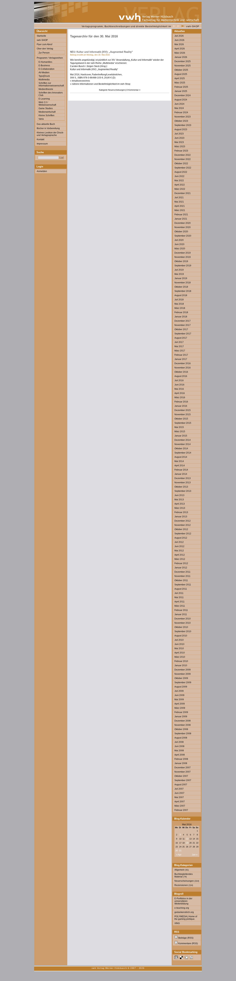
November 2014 (182, 444)
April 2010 (179, 652)
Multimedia (44, 79)
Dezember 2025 (182, 61)
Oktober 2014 (181, 448)
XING (177, 923)
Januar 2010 (180, 665)
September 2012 (182, 533)
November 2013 (182, 482)
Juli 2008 (179, 742)
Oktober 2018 (181, 287)
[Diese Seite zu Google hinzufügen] (186, 958)
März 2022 (179, 189)
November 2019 (182, 257)
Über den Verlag (45, 48)
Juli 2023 (179, 133)
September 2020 (182, 236)
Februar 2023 (181, 150)
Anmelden (42, 171)
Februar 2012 (181, 563)
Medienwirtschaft (47, 112)
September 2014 (182, 452)
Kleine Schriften (46, 115)
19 (187, 843)
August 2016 (180, 376)
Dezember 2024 (182, 95)
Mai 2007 (179, 797)
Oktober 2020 (181, 231)
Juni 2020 (179, 244)
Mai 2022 (179, 180)
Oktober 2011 (181, 580)
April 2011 (179, 601)
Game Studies (46, 108)
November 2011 (182, 576)
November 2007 (182, 772)
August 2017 (180, 338)
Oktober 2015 (181, 418)
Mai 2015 (179, 427)
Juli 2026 (179, 36)
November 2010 (182, 623)
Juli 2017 (179, 342)
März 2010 (179, 657)
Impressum (42, 143)
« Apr (178, 854)
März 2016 (179, 397)
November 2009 (182, 674)
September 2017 (182, 333)
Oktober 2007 (181, 776)
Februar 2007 (181, 810)
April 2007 (179, 801)
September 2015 (182, 423)
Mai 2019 (179, 274)
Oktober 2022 (181, 163)
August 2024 (180, 99)
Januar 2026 (180, 57)
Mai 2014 (179, 461)
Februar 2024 (181, 112)
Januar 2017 (180, 359)
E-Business (44, 65)
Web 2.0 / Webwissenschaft (47, 103)
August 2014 (180, 457)
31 (180, 850)
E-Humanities (45, 62)
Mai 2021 (179, 201)
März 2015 (179, 431)
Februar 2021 (181, 214)
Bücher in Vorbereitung (48, 128)
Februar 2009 (181, 712)
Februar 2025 (181, 87)
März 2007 (179, 806)
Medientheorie (46, 89)
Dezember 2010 (182, 618)
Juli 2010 (179, 640)
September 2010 (182, 631)
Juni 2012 (179, 546)
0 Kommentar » (133, 90)
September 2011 (182, 584)
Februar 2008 (181, 759)
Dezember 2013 (182, 478)
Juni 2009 (179, 695)
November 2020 (182, 227)
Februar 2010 (181, 661)
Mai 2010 (179, 648)
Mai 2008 (179, 750)
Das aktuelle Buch (46, 124)
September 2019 (182, 265)
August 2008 (180, 737)
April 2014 (179, 465)
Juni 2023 (179, 138)
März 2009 (179, 708)
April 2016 (179, 393)
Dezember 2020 (182, 223)
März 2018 (179, 308)
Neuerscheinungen (116, 90)
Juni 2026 (179, 40)
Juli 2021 (179, 197)
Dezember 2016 (182, 363)
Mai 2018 (179, 304)
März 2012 (179, 559)
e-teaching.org (181, 908)
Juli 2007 (179, 789)
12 (187, 838)
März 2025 (179, 82)
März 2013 (179, 508)
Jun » (194, 854)
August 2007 (180, 784)
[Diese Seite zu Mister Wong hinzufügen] (176, 958)
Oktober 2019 (181, 261)
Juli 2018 (179, 299)
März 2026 (179, 53)
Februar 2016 (181, 401)
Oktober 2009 (181, 678)
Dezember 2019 (182, 253)
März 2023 (179, 146)
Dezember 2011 (182, 572)
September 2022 (182, 167)
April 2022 (179, 184)
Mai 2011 (179, 597)
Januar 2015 (180, 435)
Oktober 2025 (181, 70)
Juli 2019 (179, 270)
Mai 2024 (179, 108)
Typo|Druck (44, 76)
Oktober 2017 (181, 329)
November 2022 (182, 159)
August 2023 (180, 129)
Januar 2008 (180, 763)
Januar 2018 (180, 316)
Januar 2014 (180, 474)
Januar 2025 (180, 91)
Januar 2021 (180, 219)
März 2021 (179, 210)
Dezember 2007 (182, 767)
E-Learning (44, 98)
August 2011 (180, 589)
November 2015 (182, 414)
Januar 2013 (180, 516)
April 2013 (179, 504)
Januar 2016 (180, 406)
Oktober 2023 (181, 121)
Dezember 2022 (182, 155)
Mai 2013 (179, 499)
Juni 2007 (179, 793)
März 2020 (179, 248)
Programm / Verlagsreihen (50, 58)
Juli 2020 (179, 240)
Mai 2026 (179, 44)
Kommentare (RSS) (188, 943)
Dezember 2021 (182, 193)
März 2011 (179, 606)
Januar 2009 (180, 716)
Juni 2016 (179, 384)
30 (176, 850)
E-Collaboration (46, 69)
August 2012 (180, 538)
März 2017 (179, 350)
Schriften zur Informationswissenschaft (51, 84)
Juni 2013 (179, 495)
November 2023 (182, 116)
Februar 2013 (181, 512)
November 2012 (182, 525)
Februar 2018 (181, 312)
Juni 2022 (179, 176)
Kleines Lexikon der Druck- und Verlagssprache (50, 133)
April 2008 (179, 755)
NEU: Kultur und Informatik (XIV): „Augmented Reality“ (101, 51)
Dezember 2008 (182, 720)
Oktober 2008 (181, 729)
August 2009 (180, 686)
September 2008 (182, 733)
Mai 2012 (179, 550)
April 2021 (179, 206)
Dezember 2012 (182, 521)
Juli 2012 (179, 542)
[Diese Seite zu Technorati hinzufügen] (191, 958)
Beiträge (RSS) (185, 938)
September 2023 (182, 125)
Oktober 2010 (181, 627)
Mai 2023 (179, 142)
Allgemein (179, 870)
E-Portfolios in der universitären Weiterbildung (183, 901)
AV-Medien (44, 72)
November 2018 (182, 282)
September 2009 (182, 682)
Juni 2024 (179, 104)
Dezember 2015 (182, 410)
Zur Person (44, 52)
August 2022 (180, 172)
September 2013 (182, 491)
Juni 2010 (179, 644)
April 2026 (179, 48)
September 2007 (182, 780)
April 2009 (179, 703)
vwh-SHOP (192, 26)
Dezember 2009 (182, 669)
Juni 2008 (179, 746)
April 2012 (179, 555)
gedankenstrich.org (184, 912)
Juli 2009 (179, 691)
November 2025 (182, 65)
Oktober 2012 (181, 529)
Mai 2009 (179, 699)
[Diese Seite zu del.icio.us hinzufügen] (181, 958)
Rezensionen (181, 885)
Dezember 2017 (182, 321)
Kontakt (40, 139)
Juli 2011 (178, 593)
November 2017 (182, 325)
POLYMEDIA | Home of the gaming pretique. (185, 917)
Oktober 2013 (181, 487)
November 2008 (182, 725)
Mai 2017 (179, 346)
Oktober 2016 (181, 372)
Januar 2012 (180, 567)
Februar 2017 (181, 355)
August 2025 (180, 74)
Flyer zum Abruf (44, 44)
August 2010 (180, 635)
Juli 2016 (179, 380)
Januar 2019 (180, 278)
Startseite (41, 36)
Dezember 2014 (182, 440)
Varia (41, 119)
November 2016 (182, 367)
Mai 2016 (179, 389)
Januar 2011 (180, 614)
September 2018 (182, 291)
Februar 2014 (181, 469)
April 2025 (179, 78)
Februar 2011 (181, 610)
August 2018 (180, 295)
